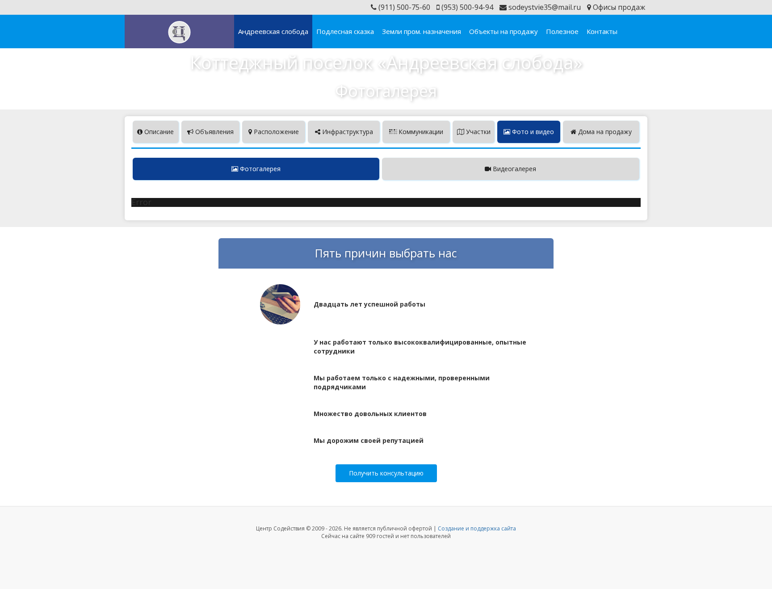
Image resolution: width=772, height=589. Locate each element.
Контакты (602, 31)
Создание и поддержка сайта (477, 528)
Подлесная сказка (345, 31)
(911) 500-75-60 (403, 7)
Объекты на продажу (503, 31)
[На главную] (179, 32)
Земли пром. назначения (421, 31)
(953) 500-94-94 (466, 7)
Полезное (562, 31)
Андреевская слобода (273, 31)
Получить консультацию (386, 473)
